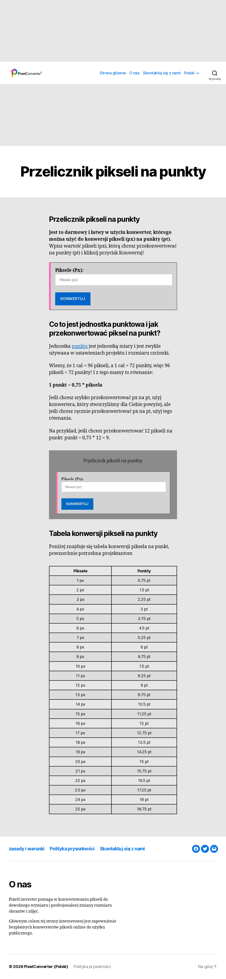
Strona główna (113, 73)
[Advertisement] (113, 31)
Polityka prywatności (72, 848)
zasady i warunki (27, 848)
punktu (80, 346)
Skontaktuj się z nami (162, 73)
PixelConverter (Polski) (46, 966)
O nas (134, 73)
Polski (189, 73)
